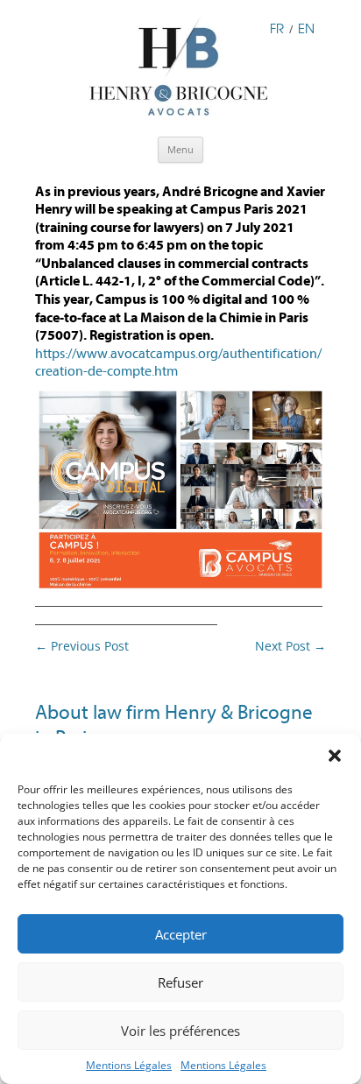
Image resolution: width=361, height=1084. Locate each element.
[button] (334, 755)
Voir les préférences (180, 1030)
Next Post (290, 645)
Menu (180, 149)
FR (277, 28)
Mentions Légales (129, 1065)
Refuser (180, 982)
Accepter (181, 934)
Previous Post (82, 645)
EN (306, 28)
